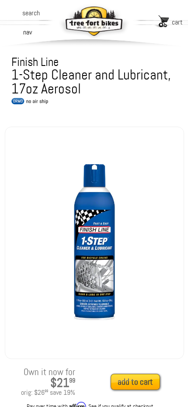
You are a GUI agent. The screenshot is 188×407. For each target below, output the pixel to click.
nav (27, 32)
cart (177, 22)
